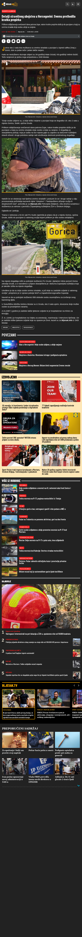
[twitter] (8, 41)
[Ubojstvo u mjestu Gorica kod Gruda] (41, 87)
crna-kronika (11, 32)
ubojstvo (15, 327)
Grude (5, 327)
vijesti (4, 32)
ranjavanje (28, 327)
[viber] (18, 41)
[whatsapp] (13, 41)
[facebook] (4, 41)
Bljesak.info (21, 32)
